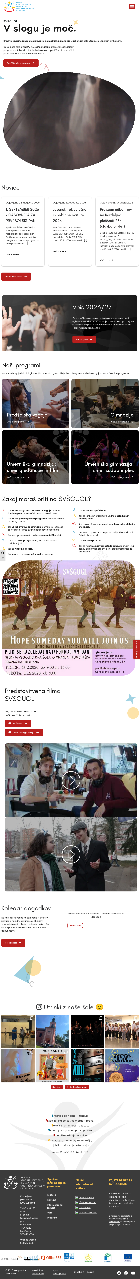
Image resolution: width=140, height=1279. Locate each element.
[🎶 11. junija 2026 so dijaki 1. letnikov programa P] (122, 1031)
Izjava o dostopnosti (59, 1272)
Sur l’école (85, 1207)
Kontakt (51, 1200)
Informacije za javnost (54, 1206)
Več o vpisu (82, 339)
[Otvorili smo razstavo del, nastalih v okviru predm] (18, 1065)
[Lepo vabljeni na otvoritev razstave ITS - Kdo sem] (122, 1065)
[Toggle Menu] (132, 6)
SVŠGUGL (17, 723)
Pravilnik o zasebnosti (38, 1272)
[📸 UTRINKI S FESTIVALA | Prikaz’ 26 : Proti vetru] (87, 1031)
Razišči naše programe (18, 63)
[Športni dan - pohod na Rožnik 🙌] (52, 1031)
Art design (88, 1272)
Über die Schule (87, 1202)
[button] (35, 403)
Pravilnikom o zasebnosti (118, 1220)
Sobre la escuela (88, 1212)
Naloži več (75, 925)
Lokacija (51, 1194)
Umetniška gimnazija (23, 732)
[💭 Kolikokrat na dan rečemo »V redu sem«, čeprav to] (87, 1065)
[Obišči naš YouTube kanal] (133, 1273)
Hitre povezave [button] (136, 649)
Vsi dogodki (11, 942)
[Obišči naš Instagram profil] (126, 1273)
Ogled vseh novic (13, 276)
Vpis (49, 1212)
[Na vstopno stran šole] (15, 6)
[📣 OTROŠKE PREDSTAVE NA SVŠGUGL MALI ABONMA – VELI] (52, 1065)
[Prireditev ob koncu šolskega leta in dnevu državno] (18, 1031)
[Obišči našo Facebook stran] (119, 1273)
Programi (52, 1217)
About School (86, 1197)
